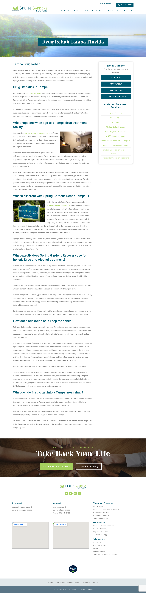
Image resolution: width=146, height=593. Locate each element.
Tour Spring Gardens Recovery (105, 554)
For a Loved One (115, 90)
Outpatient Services (101, 512)
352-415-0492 (115, 78)
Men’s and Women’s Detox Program (115, 141)
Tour (119, 11)
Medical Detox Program (115, 127)
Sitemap (95, 582)
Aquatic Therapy (100, 535)
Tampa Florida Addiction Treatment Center (63, 582)
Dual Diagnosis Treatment (115, 131)
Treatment (64, 11)
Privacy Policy (86, 582)
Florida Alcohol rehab (33, 93)
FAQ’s (95, 548)
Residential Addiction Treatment (116, 158)
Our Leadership (99, 545)
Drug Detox (115, 122)
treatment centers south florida (58, 206)
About (110, 11)
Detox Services (116, 113)
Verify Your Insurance (115, 96)
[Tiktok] (79, 493)
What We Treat (97, 11)
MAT (86, 11)
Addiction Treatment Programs (115, 145)
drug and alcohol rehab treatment (36, 133)
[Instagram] (75, 493)
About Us (97, 542)
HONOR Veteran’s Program (115, 136)
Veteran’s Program (100, 518)
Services (77, 11)
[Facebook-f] (70, 493)
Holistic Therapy (100, 529)
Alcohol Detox (116, 118)
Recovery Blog (99, 551)
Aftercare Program (101, 515)
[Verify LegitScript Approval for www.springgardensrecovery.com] (73, 572)
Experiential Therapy (101, 532)
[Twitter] (66, 493)
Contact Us (128, 11)
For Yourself (116, 84)
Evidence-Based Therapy (103, 526)
